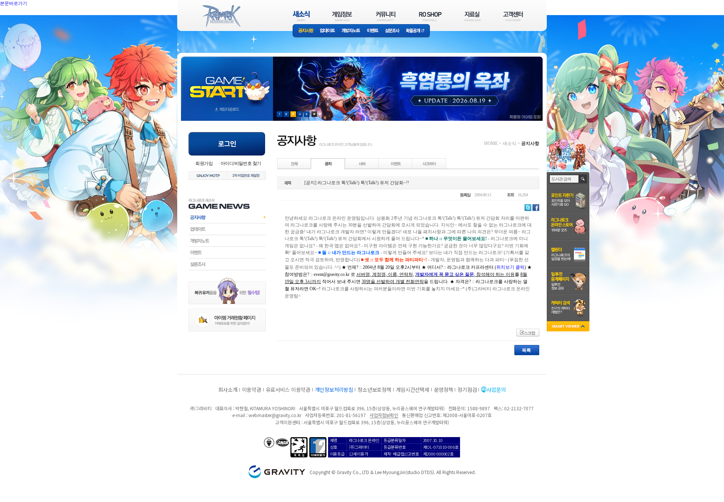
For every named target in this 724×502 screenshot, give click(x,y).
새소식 (509, 143)
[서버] (362, 163)
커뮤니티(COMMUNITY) (385, 16)
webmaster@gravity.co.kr (274, 415)
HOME (491, 143)
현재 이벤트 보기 (314, 114)
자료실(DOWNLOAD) (472, 16)
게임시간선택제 (412, 389)
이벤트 (373, 31)
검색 (583, 178)
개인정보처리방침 (334, 389)
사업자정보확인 (384, 415)
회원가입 (204, 163)
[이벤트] (396, 163)
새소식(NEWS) (301, 16)
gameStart (227, 82)
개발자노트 (351, 31)
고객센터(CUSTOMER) (513, 16)
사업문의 (496, 389)
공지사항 (305, 31)
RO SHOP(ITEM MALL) (430, 16)
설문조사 (392, 31)
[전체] (294, 163)
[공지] (328, 163)
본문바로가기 (30, 20)
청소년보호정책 (374, 389)
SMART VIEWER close (569, 327)
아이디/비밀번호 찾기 (241, 163)
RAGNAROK (221, 16)
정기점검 (467, 389)
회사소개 (228, 389)
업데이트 (327, 31)
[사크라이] (429, 163)
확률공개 (416, 31)
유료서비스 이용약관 (288, 389)
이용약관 (251, 389)
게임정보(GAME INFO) (342, 16)
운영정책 (443, 389)
